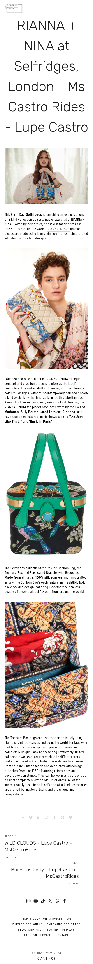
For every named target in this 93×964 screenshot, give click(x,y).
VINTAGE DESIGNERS (27, 924)
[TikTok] (43, 901)
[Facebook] (64, 901)
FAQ (68, 919)
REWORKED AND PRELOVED (38, 929)
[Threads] (57, 901)
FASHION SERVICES (38, 935)
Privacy (68, 929)
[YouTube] (35, 901)
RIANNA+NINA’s (58, 228)
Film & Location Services (42, 919)
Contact (62, 935)
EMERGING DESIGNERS (64, 924)
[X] (50, 901)
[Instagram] (28, 901)
